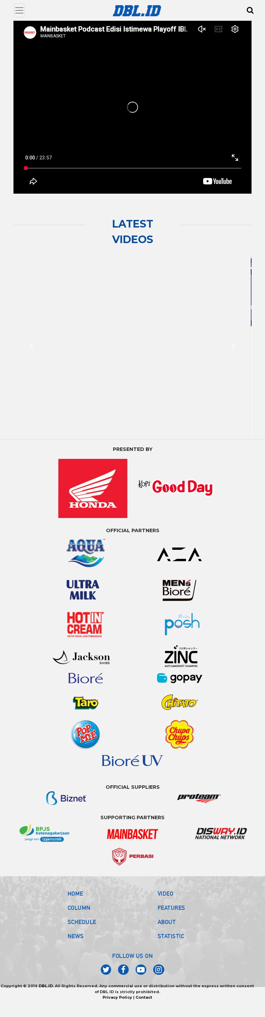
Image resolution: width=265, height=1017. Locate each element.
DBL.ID (46, 994)
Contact (144, 1005)
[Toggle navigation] (19, 10)
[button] (31, 350)
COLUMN (79, 916)
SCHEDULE (82, 930)
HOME (75, 901)
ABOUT (167, 930)
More (56, 434)
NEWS (76, 944)
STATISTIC (171, 944)
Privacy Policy (117, 1005)
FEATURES (171, 916)
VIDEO (166, 901)
